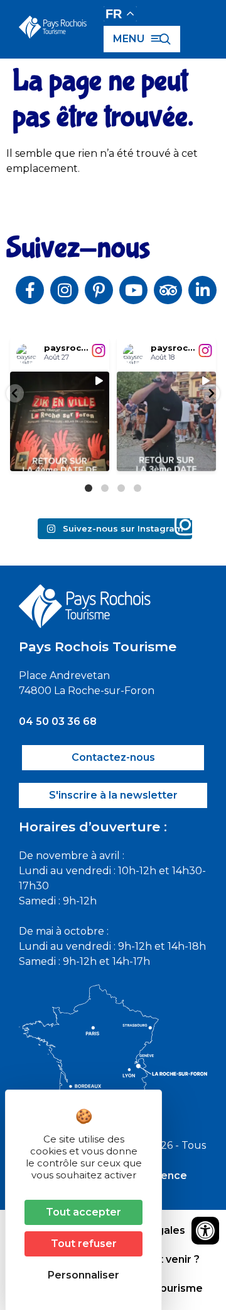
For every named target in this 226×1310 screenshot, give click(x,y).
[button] (15, 393)
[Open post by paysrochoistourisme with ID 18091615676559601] (59, 421)
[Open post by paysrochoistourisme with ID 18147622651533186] (166, 421)
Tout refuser (84, 1244)
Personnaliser (83, 1275)
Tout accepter (83, 1212)
